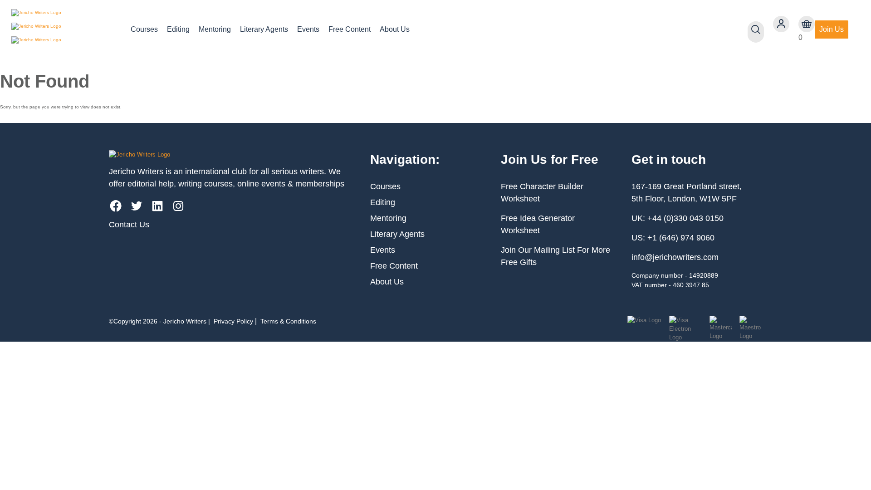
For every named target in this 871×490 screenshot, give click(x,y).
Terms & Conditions (288, 321)
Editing (178, 29)
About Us (395, 29)
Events (308, 29)
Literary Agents (264, 29)
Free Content (349, 29)
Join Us (831, 29)
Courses (144, 29)
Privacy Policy (233, 321)
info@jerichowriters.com (675, 257)
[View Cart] (806, 24)
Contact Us (129, 224)
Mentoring (215, 29)
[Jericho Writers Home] (63, 29)
